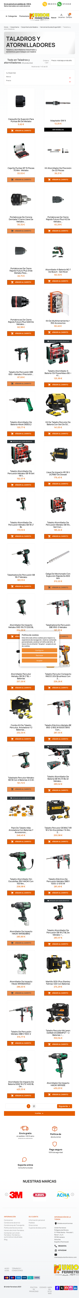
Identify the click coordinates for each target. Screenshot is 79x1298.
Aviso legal (7, 1269)
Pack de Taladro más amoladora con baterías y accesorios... (21, 830)
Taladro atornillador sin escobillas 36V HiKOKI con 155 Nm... (21, 881)
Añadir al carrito (21, 130)
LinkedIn (75, 1287)
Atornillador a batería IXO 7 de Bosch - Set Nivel (58, 270)
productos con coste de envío (25, 1138)
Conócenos (8, 1220)
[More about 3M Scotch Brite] (16, 1194)
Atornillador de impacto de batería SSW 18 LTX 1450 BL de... (21, 1084)
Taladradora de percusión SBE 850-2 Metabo (58, 626)
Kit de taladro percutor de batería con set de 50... (58, 423)
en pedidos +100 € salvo (25, 1136)
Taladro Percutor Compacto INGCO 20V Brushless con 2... (58, 676)
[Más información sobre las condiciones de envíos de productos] (24, 1128)
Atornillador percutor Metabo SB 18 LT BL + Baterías (21, 676)
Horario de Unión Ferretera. (14, 1230)
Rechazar (39, 655)
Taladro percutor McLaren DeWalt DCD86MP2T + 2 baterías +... (58, 1032)
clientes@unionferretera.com (65, 1257)
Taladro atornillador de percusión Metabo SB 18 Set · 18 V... (21, 473)
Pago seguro (55, 1149)
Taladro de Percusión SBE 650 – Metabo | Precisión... (21, 373)
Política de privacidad (33, 1289)
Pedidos (32, 1223)
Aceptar (39, 660)
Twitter (62, 1287)
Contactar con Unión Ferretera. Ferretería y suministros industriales (13, 1235)
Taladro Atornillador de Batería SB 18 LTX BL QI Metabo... (58, 778)
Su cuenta (33, 1217)
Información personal (37, 1220)
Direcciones (33, 1225)
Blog (5, 1239)
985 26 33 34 (52, 4)
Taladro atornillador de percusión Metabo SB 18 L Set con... (58, 524)
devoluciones (56, 1137)
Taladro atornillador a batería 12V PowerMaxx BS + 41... (58, 373)
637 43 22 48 (66, 4)
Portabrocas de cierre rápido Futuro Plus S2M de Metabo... (21, 322)
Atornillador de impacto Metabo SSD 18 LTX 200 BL (21, 626)
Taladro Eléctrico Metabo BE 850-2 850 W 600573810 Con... (58, 727)
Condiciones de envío (12, 1223)
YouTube (66, 1287)
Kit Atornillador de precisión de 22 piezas (58, 169)
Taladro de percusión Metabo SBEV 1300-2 (21, 1032)
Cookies (43, 1287)
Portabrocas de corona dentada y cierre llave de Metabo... (21, 219)
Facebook (57, 1287)
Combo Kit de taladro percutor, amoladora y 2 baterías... (21, 727)
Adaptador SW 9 (58, 120)
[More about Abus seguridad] (39, 1194)
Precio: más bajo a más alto (62, 61)
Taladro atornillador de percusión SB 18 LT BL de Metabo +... (58, 932)
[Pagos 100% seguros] (55, 1144)
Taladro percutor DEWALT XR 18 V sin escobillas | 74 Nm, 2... (58, 830)
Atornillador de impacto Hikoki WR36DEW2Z (21, 982)
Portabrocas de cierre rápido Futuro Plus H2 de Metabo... (58, 219)
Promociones (24, 16)
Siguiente (65, 1106)
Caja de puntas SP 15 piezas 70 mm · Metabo (21, 169)
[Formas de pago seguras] (22, 1277)
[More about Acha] (63, 1194)
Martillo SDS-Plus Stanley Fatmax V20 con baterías (58, 982)
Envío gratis (25, 1133)
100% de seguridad (56, 1152)
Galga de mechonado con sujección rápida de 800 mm (58, 576)
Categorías (12, 16)
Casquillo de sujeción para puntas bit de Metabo (21, 120)
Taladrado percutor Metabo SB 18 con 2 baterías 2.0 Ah (21, 778)
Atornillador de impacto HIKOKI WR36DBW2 (21, 932)
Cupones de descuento (37, 1228)
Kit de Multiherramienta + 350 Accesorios (58, 321)
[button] (6, 1194)
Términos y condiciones (17, 1269)
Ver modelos (58, 130)
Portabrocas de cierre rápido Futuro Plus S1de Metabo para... (21, 270)
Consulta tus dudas (25, 1168)
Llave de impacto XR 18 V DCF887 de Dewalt (58, 473)
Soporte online (25, 1164)
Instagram (71, 1287)
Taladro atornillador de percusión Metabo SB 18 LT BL (21, 524)
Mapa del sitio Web (50, 1290)
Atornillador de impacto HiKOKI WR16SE (58, 1084)
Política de (55, 1134)
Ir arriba (39, 1113)
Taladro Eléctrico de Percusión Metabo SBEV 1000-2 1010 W (58, 881)
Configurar (39, 650)
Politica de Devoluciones (13, 1228)
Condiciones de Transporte (14, 1225)
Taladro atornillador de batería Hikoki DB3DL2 (21, 423)
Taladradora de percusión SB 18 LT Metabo (21, 575)
